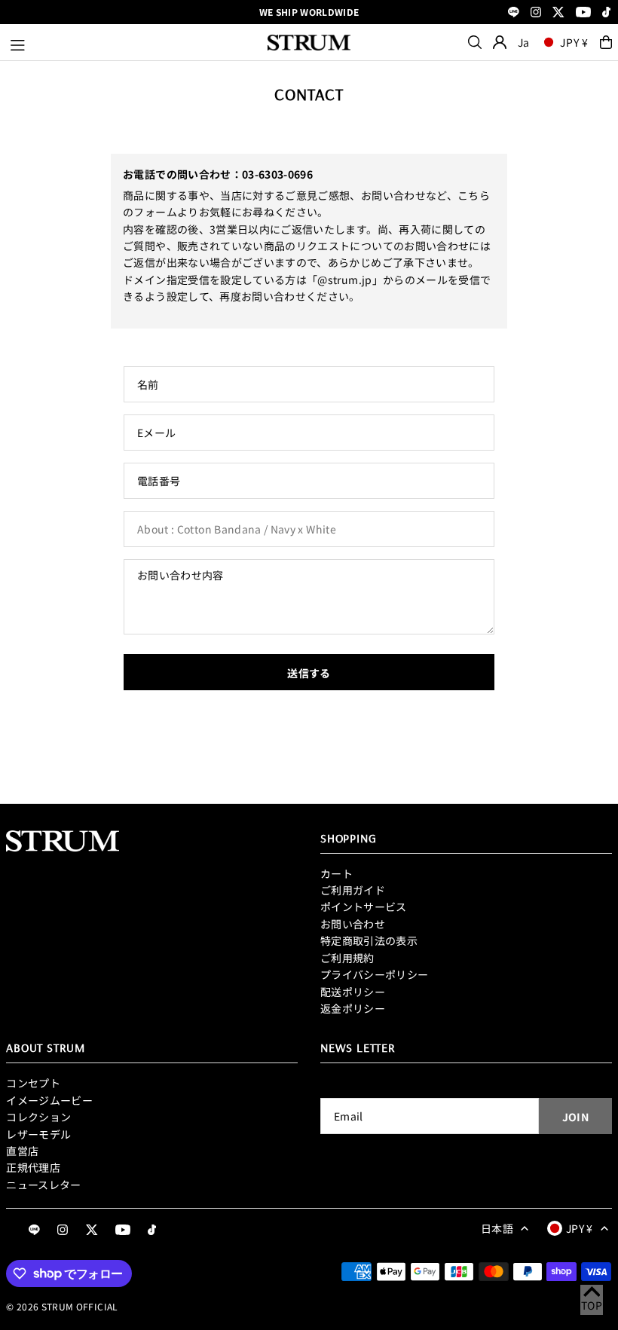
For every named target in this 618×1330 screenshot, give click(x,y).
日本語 (497, 1228)
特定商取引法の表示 (369, 940)
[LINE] (513, 13)
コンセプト (33, 1082)
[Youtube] (583, 13)
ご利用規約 (347, 957)
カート (336, 873)
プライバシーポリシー (374, 974)
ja (524, 42)
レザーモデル (38, 1134)
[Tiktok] (606, 13)
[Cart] (606, 42)
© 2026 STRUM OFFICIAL (62, 1306)
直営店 (22, 1150)
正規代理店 (33, 1167)
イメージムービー (49, 1100)
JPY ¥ (574, 42)
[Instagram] (536, 13)
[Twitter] (558, 13)
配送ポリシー (352, 991)
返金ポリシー (352, 1008)
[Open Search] (475, 42)
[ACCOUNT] (499, 42)
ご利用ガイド (352, 889)
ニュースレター (43, 1184)
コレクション (38, 1116)
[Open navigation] (131, 42)
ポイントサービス (363, 906)
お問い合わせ (352, 923)
